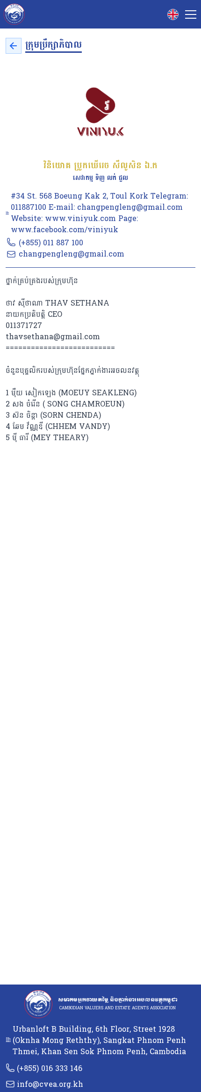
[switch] (173, 14)
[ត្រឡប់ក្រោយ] (14, 46)
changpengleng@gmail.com (71, 254)
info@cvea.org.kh (50, 1084)
